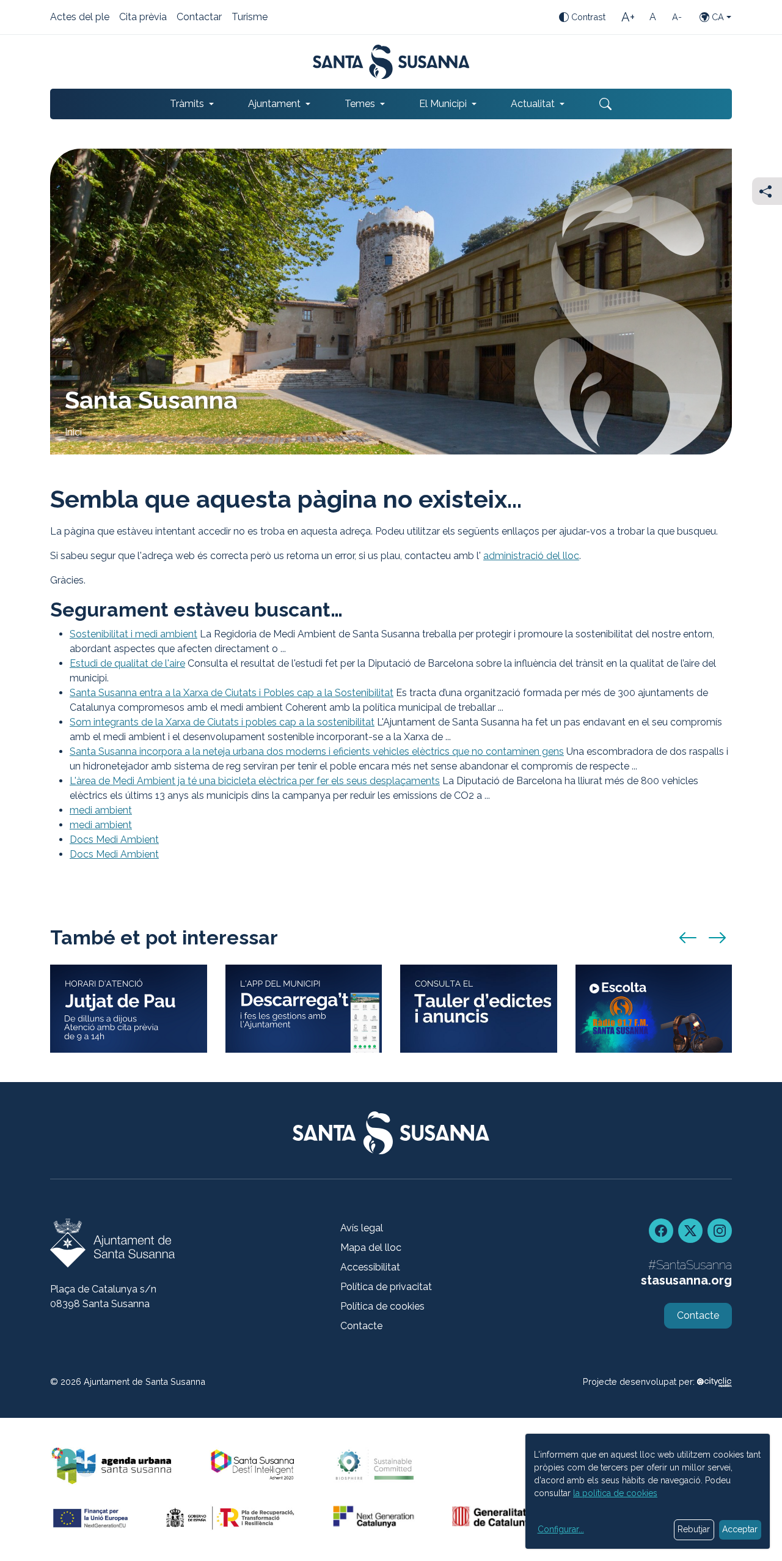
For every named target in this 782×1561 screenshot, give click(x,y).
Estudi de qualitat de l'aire (127, 663)
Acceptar (740, 1529)
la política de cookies (615, 1493)
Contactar (199, 17)
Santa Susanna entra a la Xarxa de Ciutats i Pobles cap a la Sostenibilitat (231, 693)
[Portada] (391, 62)
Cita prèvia (143, 17)
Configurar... (561, 1529)
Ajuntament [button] (274, 103)
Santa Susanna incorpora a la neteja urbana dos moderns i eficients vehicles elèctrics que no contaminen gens (317, 751)
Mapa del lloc (370, 1247)
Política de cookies (382, 1306)
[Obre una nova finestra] (478, 1009)
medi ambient (101, 810)
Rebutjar (694, 1529)
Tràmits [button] (187, 103)
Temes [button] (360, 103)
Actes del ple (79, 17)
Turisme (250, 17)
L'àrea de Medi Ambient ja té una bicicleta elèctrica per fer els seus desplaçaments (255, 781)
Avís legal (361, 1228)
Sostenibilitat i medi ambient (133, 634)
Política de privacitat (386, 1286)
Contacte (361, 1326)
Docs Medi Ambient (114, 839)
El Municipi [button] (443, 103)
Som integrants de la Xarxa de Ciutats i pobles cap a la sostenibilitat (222, 722)
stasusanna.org (686, 1280)
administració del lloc (531, 556)
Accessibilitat (370, 1267)
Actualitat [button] (533, 103)
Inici (73, 432)
